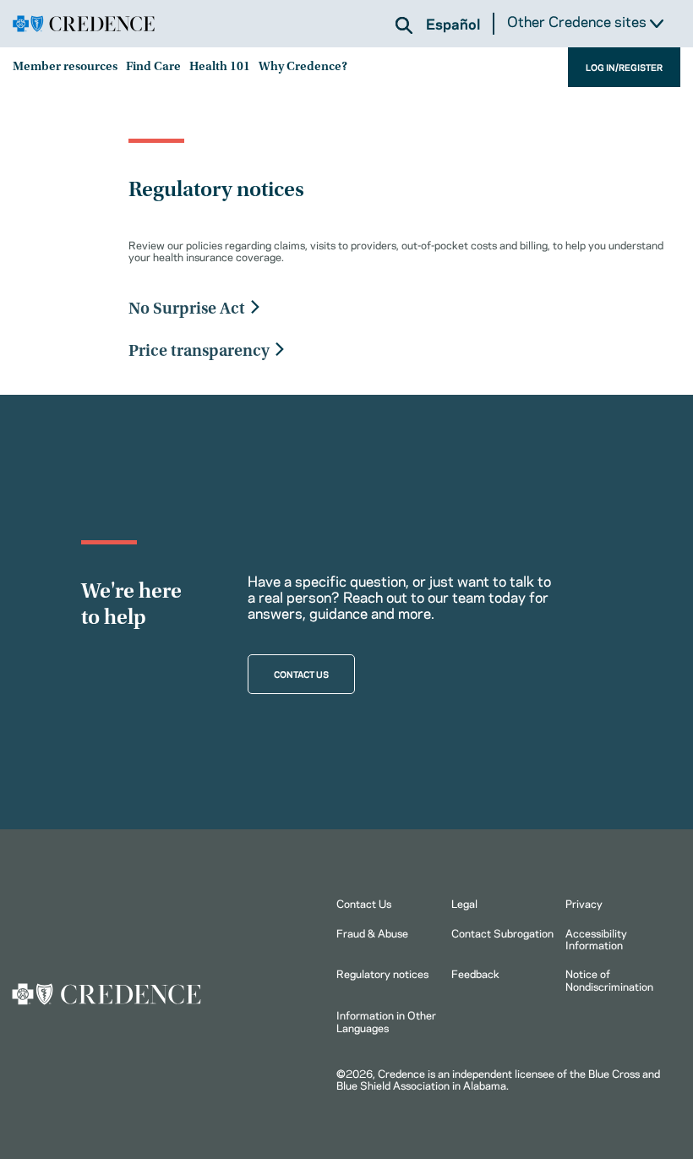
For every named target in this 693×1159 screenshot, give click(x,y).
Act (232, 309)
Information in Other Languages (386, 1020)
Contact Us (363, 902)
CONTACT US (301, 674)
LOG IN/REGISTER (624, 67)
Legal (464, 902)
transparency (220, 351)
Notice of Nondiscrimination (609, 978)
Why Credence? (303, 67)
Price (147, 351)
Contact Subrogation (502, 932)
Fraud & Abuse (372, 932)
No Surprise (172, 309)
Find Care (153, 67)
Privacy (584, 902)
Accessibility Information (596, 938)
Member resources (65, 67)
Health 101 (219, 67)
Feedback (475, 973)
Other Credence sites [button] (578, 21)
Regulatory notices (382, 973)
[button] (404, 25)
